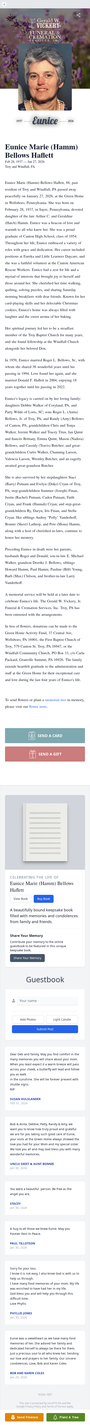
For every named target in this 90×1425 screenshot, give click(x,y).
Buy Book (43, 899)
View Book (21, 899)
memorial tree (55, 699)
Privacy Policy (33, 1406)
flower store (38, 706)
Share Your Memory (27, 958)
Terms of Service (56, 1406)
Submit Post (45, 1029)
